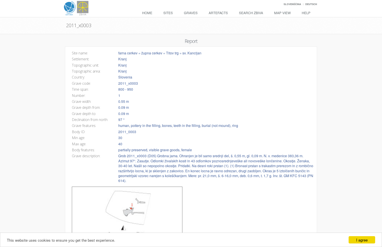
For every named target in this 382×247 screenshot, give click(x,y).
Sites (168, 12)
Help (306, 12)
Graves (191, 12)
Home (147, 12)
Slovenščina (292, 4)
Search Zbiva (251, 12)
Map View (282, 12)
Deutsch (311, 4)
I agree (362, 240)
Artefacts (218, 12)
